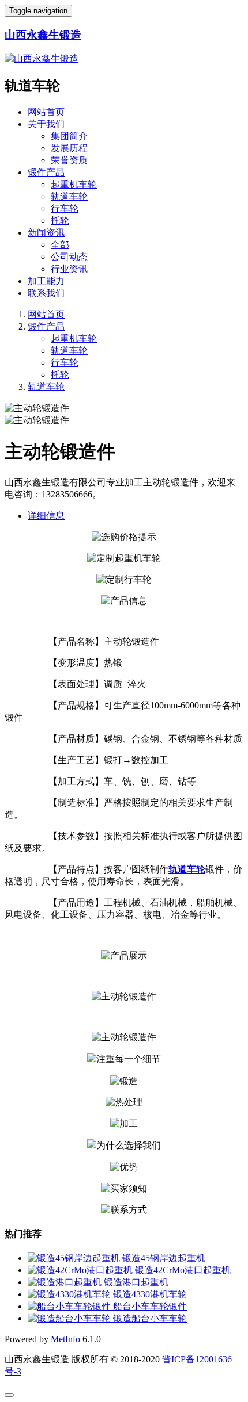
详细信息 (46, 515)
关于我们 (46, 124)
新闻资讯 (46, 233)
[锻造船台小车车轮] (70, 1318)
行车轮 (64, 208)
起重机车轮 (74, 184)
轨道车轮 (69, 196)
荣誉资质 (69, 160)
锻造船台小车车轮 (150, 1318)
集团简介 (69, 136)
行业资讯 (69, 269)
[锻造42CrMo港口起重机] (81, 1270)
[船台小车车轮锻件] (70, 1306)
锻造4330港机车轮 (150, 1294)
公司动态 (69, 257)
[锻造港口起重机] (66, 1282)
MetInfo (65, 1339)
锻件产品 (46, 172)
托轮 (60, 220)
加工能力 (46, 281)
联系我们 (46, 293)
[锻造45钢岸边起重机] (75, 1258)
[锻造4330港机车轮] (70, 1294)
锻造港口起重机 (136, 1282)
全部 (60, 245)
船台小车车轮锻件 (150, 1306)
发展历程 (69, 148)
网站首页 (46, 112)
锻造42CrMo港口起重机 (183, 1270)
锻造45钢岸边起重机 (163, 1258)
